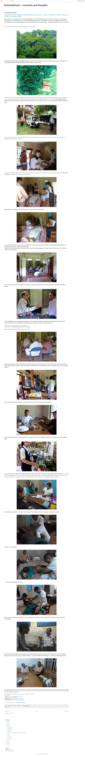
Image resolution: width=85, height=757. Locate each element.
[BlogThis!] (24, 705)
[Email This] (23, 705)
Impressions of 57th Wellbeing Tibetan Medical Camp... (16, 732)
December (9, 727)
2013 (8, 745)
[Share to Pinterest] (28, 705)
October (8, 730)
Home (37, 711)
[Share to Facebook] (27, 705)
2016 (8, 740)
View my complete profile (9, 751)
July (8, 731)
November (9, 728)
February (9, 737)
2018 (8, 724)
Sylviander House (10, 749)
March (8, 736)
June (8, 734)
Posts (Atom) (11, 713)
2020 (8, 721)
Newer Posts (7, 711)
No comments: (19, 705)
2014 (8, 743)
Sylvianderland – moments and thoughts (26, 5)
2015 (8, 742)
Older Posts (67, 711)
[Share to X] (25, 705)
